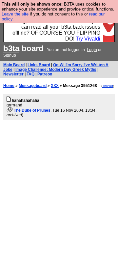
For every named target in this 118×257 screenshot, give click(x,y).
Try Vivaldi (88, 39)
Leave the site (15, 14)
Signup (9, 55)
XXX (55, 85)
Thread (107, 86)
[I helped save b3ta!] (10, 110)
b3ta (11, 48)
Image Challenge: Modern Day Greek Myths (55, 69)
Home (8, 85)
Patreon (44, 74)
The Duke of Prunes (32, 110)
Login (92, 49)
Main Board (14, 65)
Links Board (39, 65)
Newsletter (13, 74)
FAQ (30, 74)
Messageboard (33, 85)
